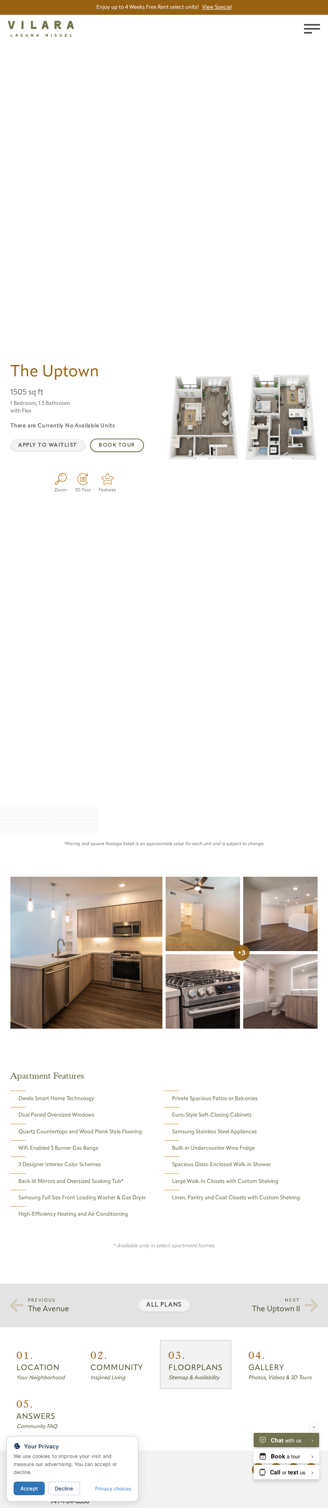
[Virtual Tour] (83, 479)
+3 (242, 952)
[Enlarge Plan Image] (60, 479)
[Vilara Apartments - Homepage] (53, 29)
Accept (29, 1488)
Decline (64, 1488)
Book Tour (117, 445)
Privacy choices (113, 1489)
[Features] (107, 479)
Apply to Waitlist (47, 445)
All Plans (164, 1305)
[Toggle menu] (312, 28)
